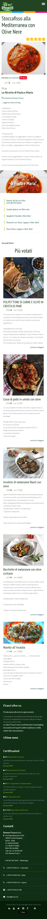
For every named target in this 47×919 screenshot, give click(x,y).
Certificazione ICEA (14, 797)
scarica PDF (8, 766)
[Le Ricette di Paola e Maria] (12, 98)
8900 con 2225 (13, 310)
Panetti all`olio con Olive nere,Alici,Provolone (15, 201)
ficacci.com (37, 905)
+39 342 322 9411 (12, 860)
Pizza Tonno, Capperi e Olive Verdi (19, 229)
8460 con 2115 (13, 403)
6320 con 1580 (13, 651)
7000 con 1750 (13, 490)
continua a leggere (37, 347)
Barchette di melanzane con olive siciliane (22, 571)
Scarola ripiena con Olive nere (17, 209)
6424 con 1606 (13, 577)
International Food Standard (16, 770)
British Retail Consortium (16, 757)
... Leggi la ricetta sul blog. (11, 102)
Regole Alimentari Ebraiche (19, 810)
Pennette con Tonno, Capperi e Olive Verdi (22, 222)
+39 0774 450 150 (13, 875)
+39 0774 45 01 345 (14, 890)
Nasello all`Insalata (14, 647)
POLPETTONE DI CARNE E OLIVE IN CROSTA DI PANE (23, 304)
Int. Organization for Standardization (19, 783)
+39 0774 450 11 (12, 868)
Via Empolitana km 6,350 (14, 835)
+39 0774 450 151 (13, 882)
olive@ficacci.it (12, 897)
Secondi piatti (14, 78)
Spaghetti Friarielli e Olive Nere (18, 215)
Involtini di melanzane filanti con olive (22, 484)
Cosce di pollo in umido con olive (22, 399)
